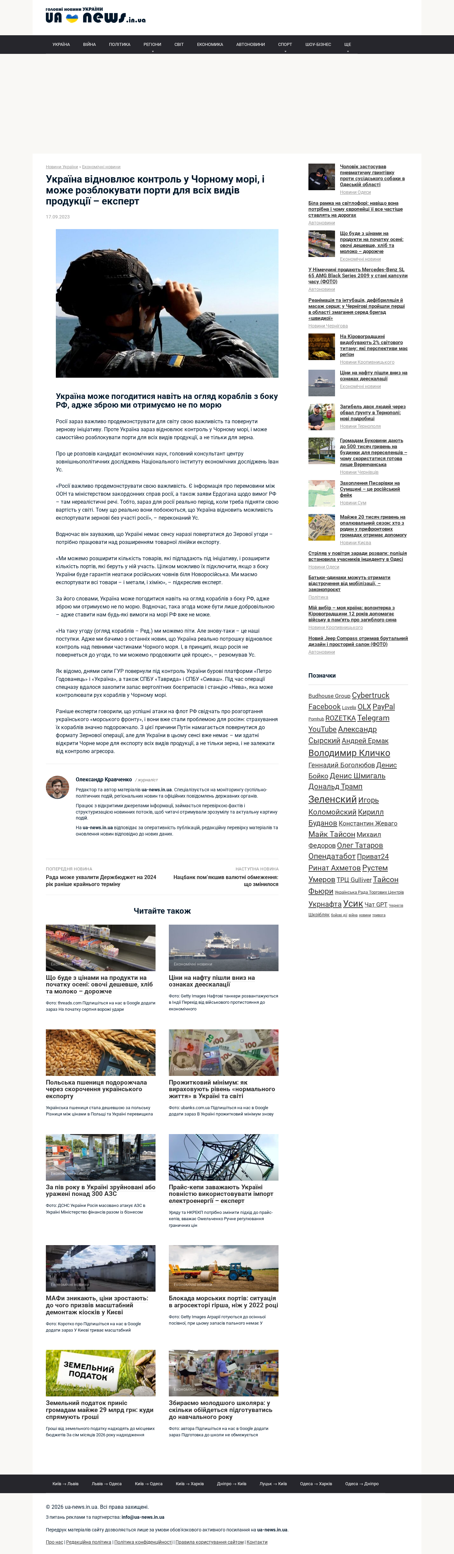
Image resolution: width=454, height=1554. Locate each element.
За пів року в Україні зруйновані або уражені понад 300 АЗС (101, 1190)
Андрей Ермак (365, 740)
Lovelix (349, 708)
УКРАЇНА (61, 44)
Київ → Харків (190, 1483)
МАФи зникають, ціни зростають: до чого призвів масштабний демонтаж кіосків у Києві (97, 1305)
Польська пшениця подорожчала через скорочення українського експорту (96, 1089)
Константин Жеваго (368, 823)
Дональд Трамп (335, 786)
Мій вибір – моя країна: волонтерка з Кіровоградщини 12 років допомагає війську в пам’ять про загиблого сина (352, 614)
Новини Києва (355, 542)
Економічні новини (360, 259)
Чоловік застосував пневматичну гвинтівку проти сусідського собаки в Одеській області (372, 176)
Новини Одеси (355, 192)
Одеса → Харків (316, 1483)
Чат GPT (376, 904)
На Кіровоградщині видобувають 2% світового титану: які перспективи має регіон (374, 345)
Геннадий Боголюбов (341, 765)
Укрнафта (325, 904)
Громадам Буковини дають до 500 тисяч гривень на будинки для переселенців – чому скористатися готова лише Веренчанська (373, 452)
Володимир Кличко (349, 753)
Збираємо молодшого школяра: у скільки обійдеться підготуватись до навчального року (221, 1410)
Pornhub (316, 718)
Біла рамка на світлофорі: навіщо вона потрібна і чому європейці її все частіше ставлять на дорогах (355, 209)
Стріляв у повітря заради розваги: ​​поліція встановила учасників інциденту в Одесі (357, 556)
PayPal (384, 706)
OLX (364, 706)
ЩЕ (347, 44)
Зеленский (332, 799)
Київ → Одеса (149, 1483)
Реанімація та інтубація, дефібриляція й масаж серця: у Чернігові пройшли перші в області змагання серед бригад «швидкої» (356, 309)
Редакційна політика (88, 1542)
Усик (353, 903)
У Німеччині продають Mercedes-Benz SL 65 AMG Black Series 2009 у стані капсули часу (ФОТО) (358, 276)
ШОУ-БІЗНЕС (318, 44)
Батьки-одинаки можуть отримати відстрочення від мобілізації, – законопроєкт (349, 583)
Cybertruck (371, 695)
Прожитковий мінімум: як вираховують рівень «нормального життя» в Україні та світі (222, 1089)
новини (365, 915)
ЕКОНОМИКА (210, 44)
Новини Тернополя (360, 426)
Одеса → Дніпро (362, 1483)
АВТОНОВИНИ (250, 44)
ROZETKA (340, 718)
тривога (379, 915)
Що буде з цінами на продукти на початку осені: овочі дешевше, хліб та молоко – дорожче (99, 984)
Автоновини (321, 222)
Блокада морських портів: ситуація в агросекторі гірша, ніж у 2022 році (223, 1301)
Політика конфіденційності (143, 1542)
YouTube (322, 729)
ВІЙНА (89, 44)
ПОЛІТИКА (119, 44)
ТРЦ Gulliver (354, 880)
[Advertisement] (227, 103)
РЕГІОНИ (152, 44)
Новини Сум (353, 502)
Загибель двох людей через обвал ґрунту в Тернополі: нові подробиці (373, 413)
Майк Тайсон (331, 834)
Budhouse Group (329, 696)
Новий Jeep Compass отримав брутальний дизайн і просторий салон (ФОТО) (358, 641)
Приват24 (373, 856)
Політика (318, 597)
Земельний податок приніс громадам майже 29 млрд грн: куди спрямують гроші (100, 1410)
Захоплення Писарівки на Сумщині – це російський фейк (370, 489)
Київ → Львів (65, 1483)
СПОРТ (285, 44)
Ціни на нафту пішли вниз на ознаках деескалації (212, 981)
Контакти (257, 1542)
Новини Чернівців (359, 472)
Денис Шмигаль (358, 775)
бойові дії (339, 915)
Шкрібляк (319, 915)
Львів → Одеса (107, 1483)
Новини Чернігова (328, 325)
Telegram (373, 717)
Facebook (324, 706)
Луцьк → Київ (273, 1483)
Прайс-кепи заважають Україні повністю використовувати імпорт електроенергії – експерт (221, 1194)
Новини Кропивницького (367, 362)
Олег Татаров (360, 845)
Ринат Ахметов (334, 867)
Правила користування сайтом (209, 1542)
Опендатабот (332, 856)
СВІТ (179, 44)
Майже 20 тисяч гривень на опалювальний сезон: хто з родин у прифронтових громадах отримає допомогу (373, 526)
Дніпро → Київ (231, 1483)
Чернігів (396, 905)
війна (353, 915)
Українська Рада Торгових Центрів (369, 892)
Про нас (54, 1542)
